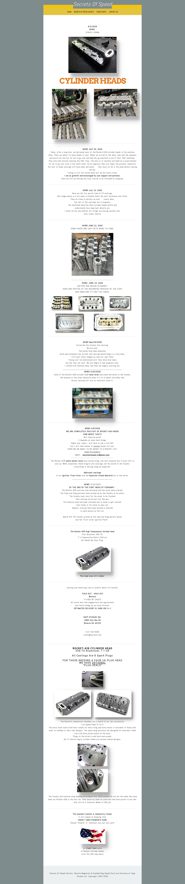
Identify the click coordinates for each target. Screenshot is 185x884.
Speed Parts (102, 12)
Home (69, 12)
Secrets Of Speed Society (84, 12)
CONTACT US (113, 12)
